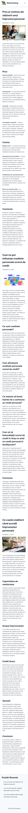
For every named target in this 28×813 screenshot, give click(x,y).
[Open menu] (24, 3)
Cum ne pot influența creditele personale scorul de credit (13, 260)
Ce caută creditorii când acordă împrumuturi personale (13, 525)
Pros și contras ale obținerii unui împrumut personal (13, 15)
